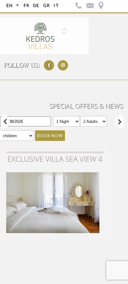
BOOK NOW (50, 135)
